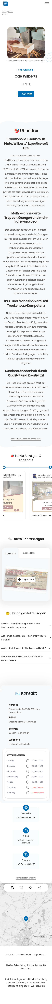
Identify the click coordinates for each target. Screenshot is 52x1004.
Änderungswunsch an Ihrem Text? (26, 439)
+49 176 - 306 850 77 (19, 733)
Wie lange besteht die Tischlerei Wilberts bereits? (24, 637)
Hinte (26, 84)
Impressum (40, 954)
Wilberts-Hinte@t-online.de (22, 721)
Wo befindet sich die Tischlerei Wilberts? (23, 648)
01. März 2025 (29, 553)
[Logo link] (5, 4)
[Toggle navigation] (46, 3)
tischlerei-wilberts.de (19, 744)
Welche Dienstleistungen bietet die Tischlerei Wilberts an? (20, 625)
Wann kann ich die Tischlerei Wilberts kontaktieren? (22, 658)
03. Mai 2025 (10, 553)
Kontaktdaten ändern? (26, 878)
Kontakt (27, 94)
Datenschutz (24, 954)
